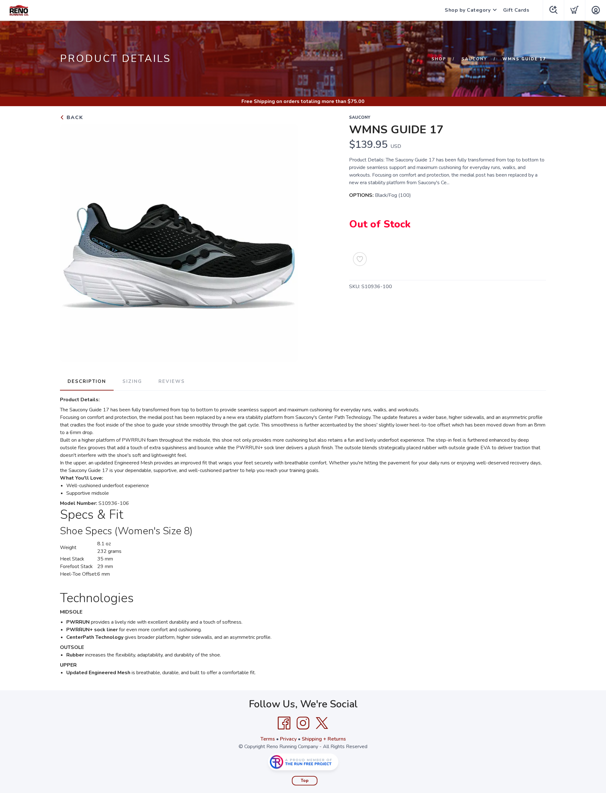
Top (305, 781)
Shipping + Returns (324, 738)
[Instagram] (303, 723)
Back (74, 117)
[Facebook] (284, 723)
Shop (438, 59)
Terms (267, 738)
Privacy (288, 738)
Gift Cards (516, 10)
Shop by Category (467, 10)
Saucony (474, 59)
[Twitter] (321, 723)
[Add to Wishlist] (360, 259)
